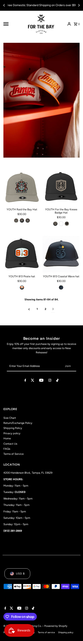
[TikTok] (57, 381)
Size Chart (9, 417)
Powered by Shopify (55, 625)
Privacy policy (11, 433)
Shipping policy (65, 632)
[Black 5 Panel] (55, 224)
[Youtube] (41, 381)
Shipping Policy (12, 428)
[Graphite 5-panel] (28, 220)
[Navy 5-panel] (61, 287)
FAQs (6, 448)
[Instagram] (49, 381)
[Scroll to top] (74, 630)
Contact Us (10, 443)
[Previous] (4, 5)
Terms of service (46, 632)
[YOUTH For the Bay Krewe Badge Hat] (61, 187)
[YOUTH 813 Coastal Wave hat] (61, 254)
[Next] (79, 5)
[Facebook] (25, 381)
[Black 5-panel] (22, 220)
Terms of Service (13, 453)
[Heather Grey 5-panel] (16, 220)
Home (7, 438)
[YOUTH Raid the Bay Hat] (21, 187)
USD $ (20, 573)
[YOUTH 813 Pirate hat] (21, 254)
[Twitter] (32, 381)
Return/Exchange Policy (17, 423)
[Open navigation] (13, 24)
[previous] (29, 309)
